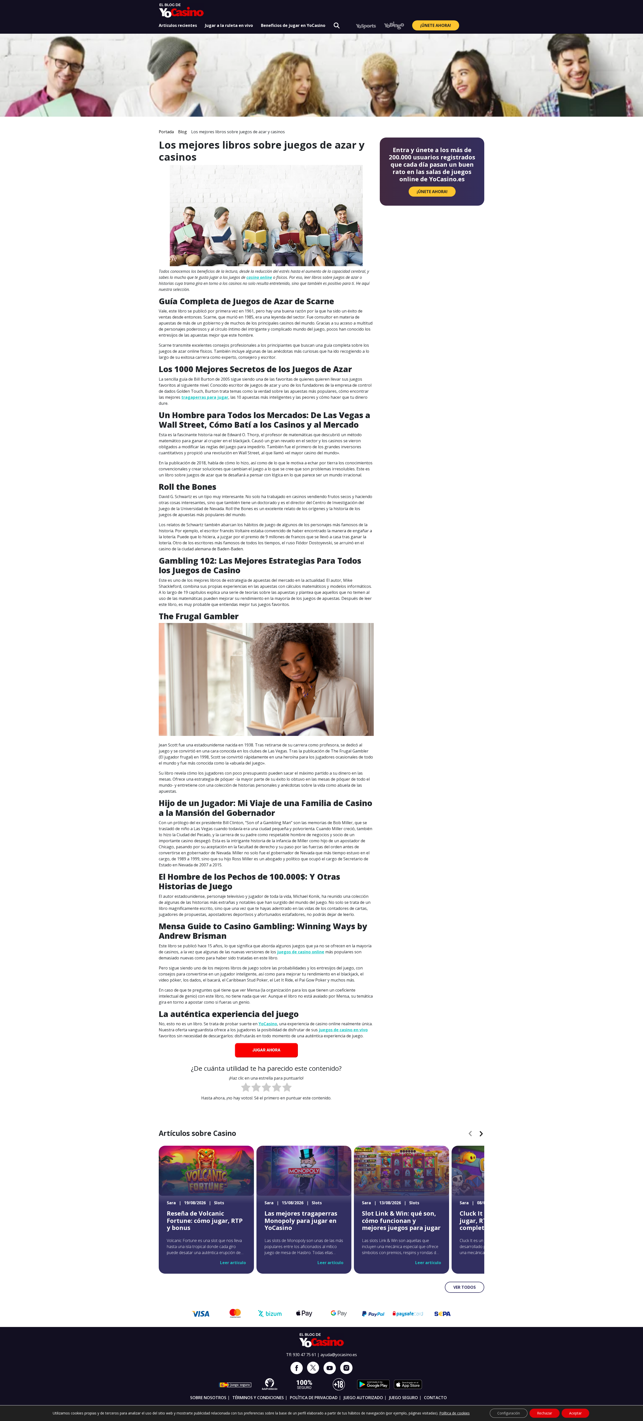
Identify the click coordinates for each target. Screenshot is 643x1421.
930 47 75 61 (304, 1354)
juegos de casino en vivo (343, 1030)
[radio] (245, 1088)
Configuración (508, 1413)
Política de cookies (454, 1413)
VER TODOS (464, 1287)
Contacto (435, 1397)
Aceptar (575, 1413)
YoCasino (267, 1024)
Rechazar (544, 1413)
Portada (166, 132)
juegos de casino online (300, 952)
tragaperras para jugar (204, 397)
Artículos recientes (178, 25)
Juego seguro (403, 1397)
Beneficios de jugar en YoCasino (293, 25)
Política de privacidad (314, 1397)
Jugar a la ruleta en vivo (229, 25)
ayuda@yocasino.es (338, 1354)
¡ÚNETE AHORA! (435, 25)
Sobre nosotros (208, 1397)
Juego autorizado (363, 1397)
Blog (182, 132)
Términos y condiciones (258, 1397)
